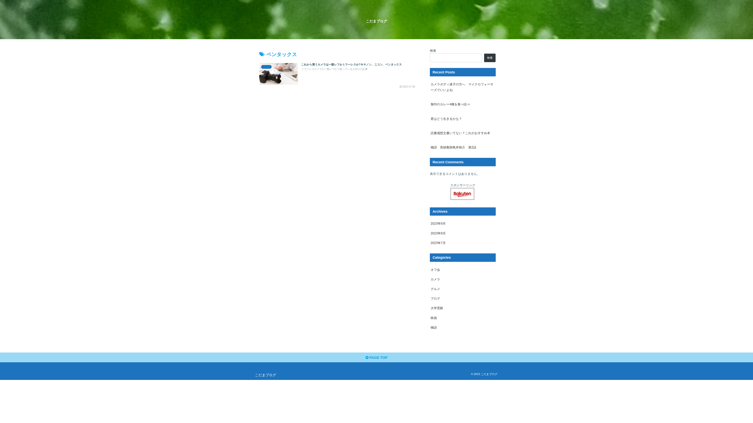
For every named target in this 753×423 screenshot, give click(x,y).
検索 (433, 50)
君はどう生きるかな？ (446, 118)
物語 (434, 327)
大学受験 (437, 308)
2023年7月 (438, 243)
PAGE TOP (377, 358)
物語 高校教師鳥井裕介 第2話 (453, 147)
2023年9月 (438, 223)
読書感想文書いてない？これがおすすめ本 (460, 133)
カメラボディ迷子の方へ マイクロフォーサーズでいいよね (462, 87)
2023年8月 (438, 233)
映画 (434, 318)
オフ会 (435, 269)
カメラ (435, 279)
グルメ (435, 289)
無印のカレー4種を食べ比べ (450, 104)
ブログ (435, 298)
